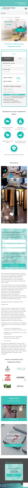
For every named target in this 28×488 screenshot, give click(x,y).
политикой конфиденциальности (18, 96)
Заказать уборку (14, 94)
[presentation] (10, 419)
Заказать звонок (22, 4)
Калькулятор (7, 58)
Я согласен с (15, 96)
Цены (20, 58)
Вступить (14, 475)
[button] (3, 378)
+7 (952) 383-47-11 (21, 3)
